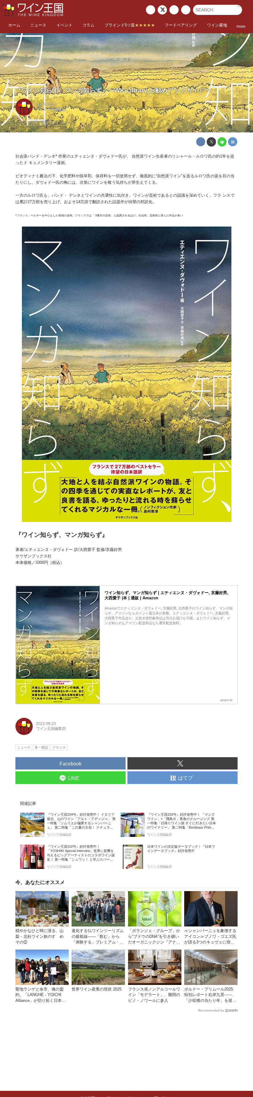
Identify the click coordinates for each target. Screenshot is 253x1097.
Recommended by (211, 1010)
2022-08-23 (46, 104)
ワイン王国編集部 (51, 109)
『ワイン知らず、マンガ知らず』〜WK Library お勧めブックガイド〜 (113, 90)
